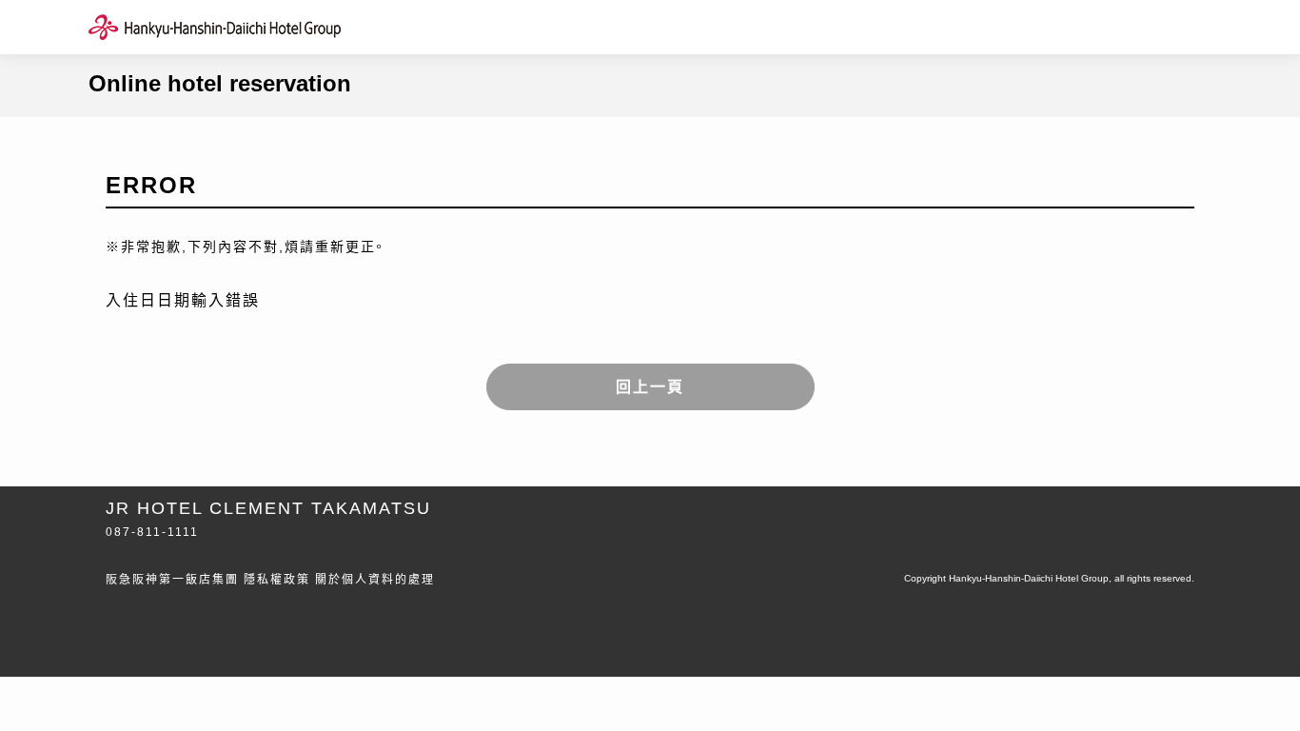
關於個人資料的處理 (375, 579)
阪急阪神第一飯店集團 (172, 579)
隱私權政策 (277, 579)
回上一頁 (650, 387)
